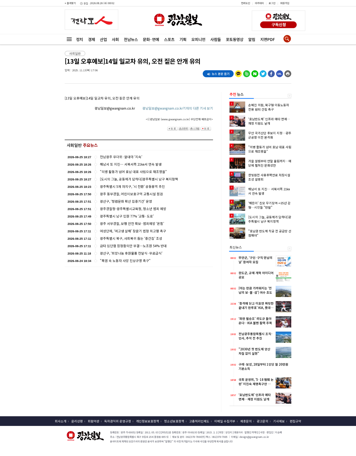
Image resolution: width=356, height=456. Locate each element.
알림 (251, 39)
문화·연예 (151, 39)
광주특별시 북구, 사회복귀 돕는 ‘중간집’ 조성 (131, 238)
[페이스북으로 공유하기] (271, 72)
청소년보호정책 (174, 421)
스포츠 (169, 39)
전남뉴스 (131, 39)
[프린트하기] (287, 72)
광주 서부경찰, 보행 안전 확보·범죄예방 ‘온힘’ (132, 223)
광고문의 (262, 421)
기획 (182, 39)
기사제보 (279, 421)
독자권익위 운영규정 (117, 421)
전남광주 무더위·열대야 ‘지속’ (121, 157)
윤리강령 (77, 421)
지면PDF (267, 39)
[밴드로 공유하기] (246, 72)
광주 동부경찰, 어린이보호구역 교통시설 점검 (131, 194)
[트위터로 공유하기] (263, 72)
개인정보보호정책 (147, 421)
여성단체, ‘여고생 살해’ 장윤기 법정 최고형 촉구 (133, 231)
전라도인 (245, 3)
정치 (79, 39)
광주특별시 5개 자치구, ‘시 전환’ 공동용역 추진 (132, 186)
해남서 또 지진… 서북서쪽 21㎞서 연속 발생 (131, 164)
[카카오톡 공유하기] (238, 72)
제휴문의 (246, 421)
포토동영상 (234, 39)
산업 (103, 39)
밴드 (321, 6)
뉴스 (237, 94)
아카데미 (259, 3)
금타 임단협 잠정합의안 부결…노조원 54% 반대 (133, 246)
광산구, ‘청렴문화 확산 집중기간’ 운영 (126, 201)
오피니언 (198, 39)
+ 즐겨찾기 (70, 3)
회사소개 (60, 421)
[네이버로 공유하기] (254, 72)
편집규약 (295, 421)
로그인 (272, 3)
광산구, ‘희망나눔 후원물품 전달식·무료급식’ (131, 253)
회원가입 (284, 3)
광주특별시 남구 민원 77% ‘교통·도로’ (127, 216)
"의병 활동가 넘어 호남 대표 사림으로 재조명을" (133, 172)
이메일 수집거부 (224, 421)
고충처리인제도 (199, 421)
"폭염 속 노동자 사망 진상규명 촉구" (125, 260)
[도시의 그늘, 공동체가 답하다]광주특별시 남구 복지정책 (139, 179)
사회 (115, 39)
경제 (91, 39)
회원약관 (93, 421)
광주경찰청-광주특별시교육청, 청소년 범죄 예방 (133, 209)
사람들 (215, 39)
